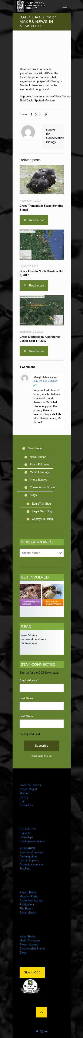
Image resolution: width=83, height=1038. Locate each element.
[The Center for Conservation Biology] (31, 6)
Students (25, 833)
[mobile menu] (65, 6)
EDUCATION (28, 829)
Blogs (33, 495)
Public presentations (32, 841)
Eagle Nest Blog (42, 511)
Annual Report (28, 789)
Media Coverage (40, 472)
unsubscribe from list (41, 756)
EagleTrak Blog (41, 503)
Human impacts (29, 860)
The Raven (26, 908)
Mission (24, 793)
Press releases (29, 944)
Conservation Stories (43, 487)
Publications (27, 904)
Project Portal (28, 892)
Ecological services (32, 864)
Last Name (26, 716)
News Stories (38, 456)
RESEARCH (27, 848)
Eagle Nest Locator (31, 900)
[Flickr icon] (46, 1031)
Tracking (25, 868)
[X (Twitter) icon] (41, 1031)
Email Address (29, 680)
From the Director (30, 785)
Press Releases (39, 464)
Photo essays (28, 643)
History (24, 797)
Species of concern (31, 852)
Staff (23, 801)
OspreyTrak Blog (42, 518)
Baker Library (28, 912)
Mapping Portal (29, 896)
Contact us (26, 805)
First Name (26, 698)
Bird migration (28, 856)
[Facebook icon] (37, 1031)
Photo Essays (38, 479)
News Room (35, 448)
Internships (26, 837)
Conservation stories (33, 639)
